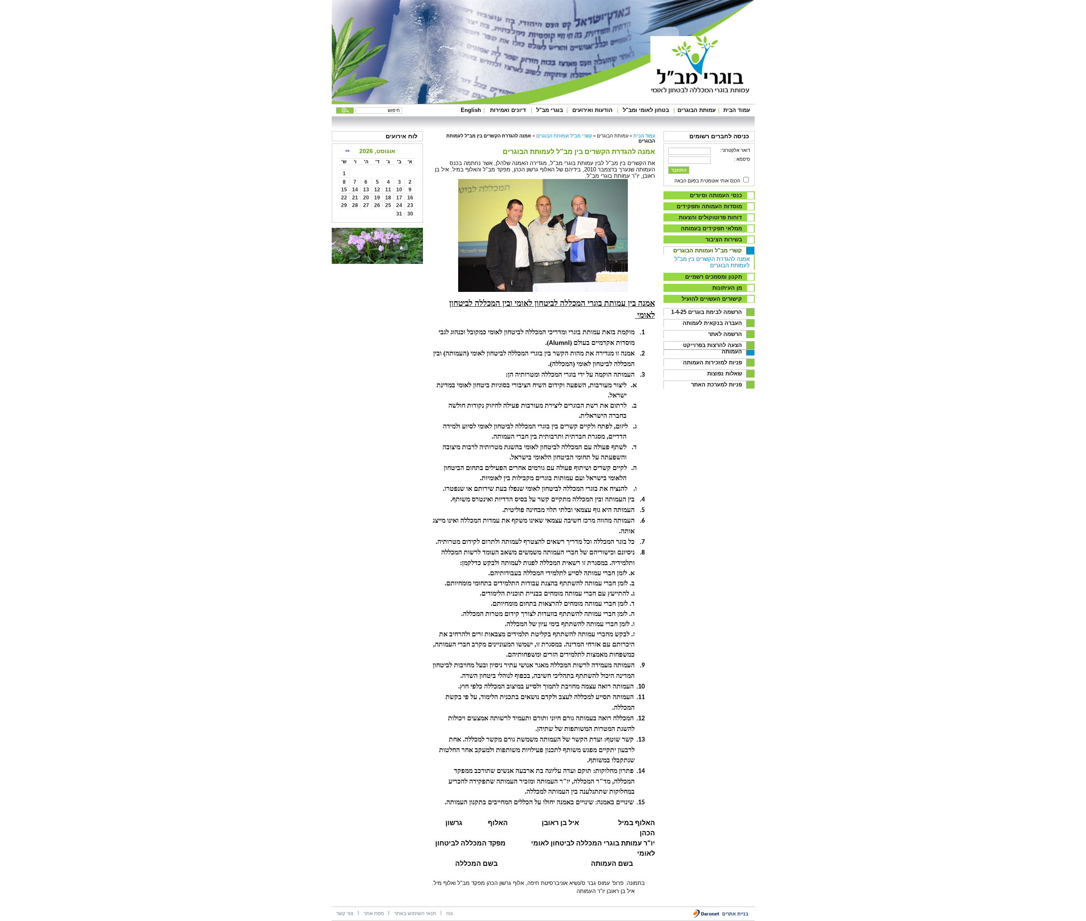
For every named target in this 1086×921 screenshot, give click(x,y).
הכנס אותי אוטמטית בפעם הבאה (707, 180)
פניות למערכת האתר (716, 384)
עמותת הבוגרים (696, 110)
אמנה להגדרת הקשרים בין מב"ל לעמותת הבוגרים (712, 262)
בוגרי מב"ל (549, 110)
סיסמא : (742, 159)
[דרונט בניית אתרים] (706, 916)
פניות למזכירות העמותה (712, 362)
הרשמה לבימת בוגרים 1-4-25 (706, 312)
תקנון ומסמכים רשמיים (713, 277)
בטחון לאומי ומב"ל (646, 110)
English (471, 110)
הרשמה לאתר (725, 334)
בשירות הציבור (723, 239)
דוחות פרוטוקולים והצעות (710, 217)
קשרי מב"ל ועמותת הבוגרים (707, 250)
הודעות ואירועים (592, 110)
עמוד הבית (736, 110)
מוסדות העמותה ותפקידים (709, 206)
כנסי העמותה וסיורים (716, 195)
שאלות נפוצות (724, 373)
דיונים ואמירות (508, 110)
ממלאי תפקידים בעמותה (711, 228)
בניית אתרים (735, 913)
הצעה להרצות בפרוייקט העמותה (712, 348)
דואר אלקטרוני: (735, 150)
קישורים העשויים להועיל (712, 299)
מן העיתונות (727, 288)
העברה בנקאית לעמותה (712, 323)
